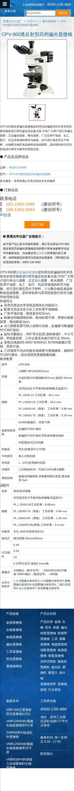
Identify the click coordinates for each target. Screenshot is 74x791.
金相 (57, 621)
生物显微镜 (14, 629)
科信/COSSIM (17, 167)
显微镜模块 (14, 666)
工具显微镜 (14, 651)
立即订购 (37, 224)
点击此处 (41, 253)
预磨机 (45, 667)
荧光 (48, 627)
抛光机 (56, 667)
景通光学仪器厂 (12, 21)
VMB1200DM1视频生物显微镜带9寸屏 (19, 723)
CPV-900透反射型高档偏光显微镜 (30, 174)
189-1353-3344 (20, 209)
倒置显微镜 (56, 655)
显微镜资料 (48, 684)
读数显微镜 (48, 650)
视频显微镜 (59, 644)
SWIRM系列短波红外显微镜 (19, 734)
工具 (54, 639)
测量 (65, 584)
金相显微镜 (14, 622)
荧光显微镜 (14, 659)
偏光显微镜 (49, 21)
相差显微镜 (48, 633)
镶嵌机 (62, 661)
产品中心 (32, 21)
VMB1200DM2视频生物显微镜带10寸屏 (19, 748)
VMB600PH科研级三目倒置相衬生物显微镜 (19, 763)
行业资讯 (54, 689)
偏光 (16, 280)
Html (25, 785)
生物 (47, 288)
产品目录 (46, 621)
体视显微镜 (14, 637)
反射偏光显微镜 (27, 272)
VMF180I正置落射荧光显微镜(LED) (19, 712)
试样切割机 (48, 661)
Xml (32, 785)
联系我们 (46, 753)
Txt (37, 785)
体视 (56, 627)
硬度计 (53, 672)
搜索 (61, 13)
